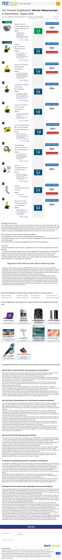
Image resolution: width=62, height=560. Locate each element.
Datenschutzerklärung (7, 558)
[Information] (42, 34)
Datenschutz (6, 533)
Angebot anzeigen (52, 23)
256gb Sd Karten (6, 295)
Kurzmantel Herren (51, 295)
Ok (58, 553)
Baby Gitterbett (35, 295)
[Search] (58, 3)
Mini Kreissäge (35, 297)
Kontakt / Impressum (20, 533)
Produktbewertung (8, 540)
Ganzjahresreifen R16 (22, 297)
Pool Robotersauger (22, 295)
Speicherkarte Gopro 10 (53, 297)
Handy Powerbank (6, 297)
